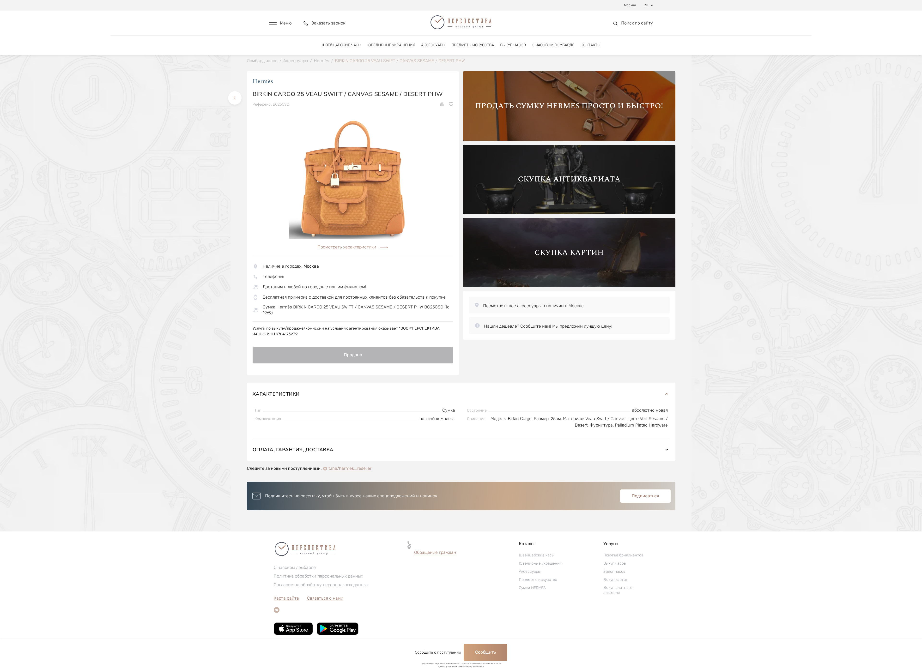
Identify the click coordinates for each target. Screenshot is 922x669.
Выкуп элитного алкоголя (617, 590)
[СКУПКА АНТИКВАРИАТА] (569, 213)
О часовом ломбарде (553, 45)
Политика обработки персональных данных (318, 576)
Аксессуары (433, 45)
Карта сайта (286, 598)
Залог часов (614, 571)
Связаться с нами (325, 598)
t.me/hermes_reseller (349, 468)
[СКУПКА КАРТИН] (569, 286)
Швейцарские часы (341, 45)
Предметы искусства (472, 45)
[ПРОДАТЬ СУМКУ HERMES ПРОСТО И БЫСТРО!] (569, 139)
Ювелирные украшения (391, 45)
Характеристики (276, 394)
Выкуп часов (513, 45)
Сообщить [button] (485, 652)
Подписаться (645, 496)
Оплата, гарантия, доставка (293, 449)
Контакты (590, 45)
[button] (280, 23)
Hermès (263, 81)
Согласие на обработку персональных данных (321, 584)
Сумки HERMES (532, 587)
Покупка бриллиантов (623, 555)
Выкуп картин (615, 579)
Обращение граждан (435, 552)
